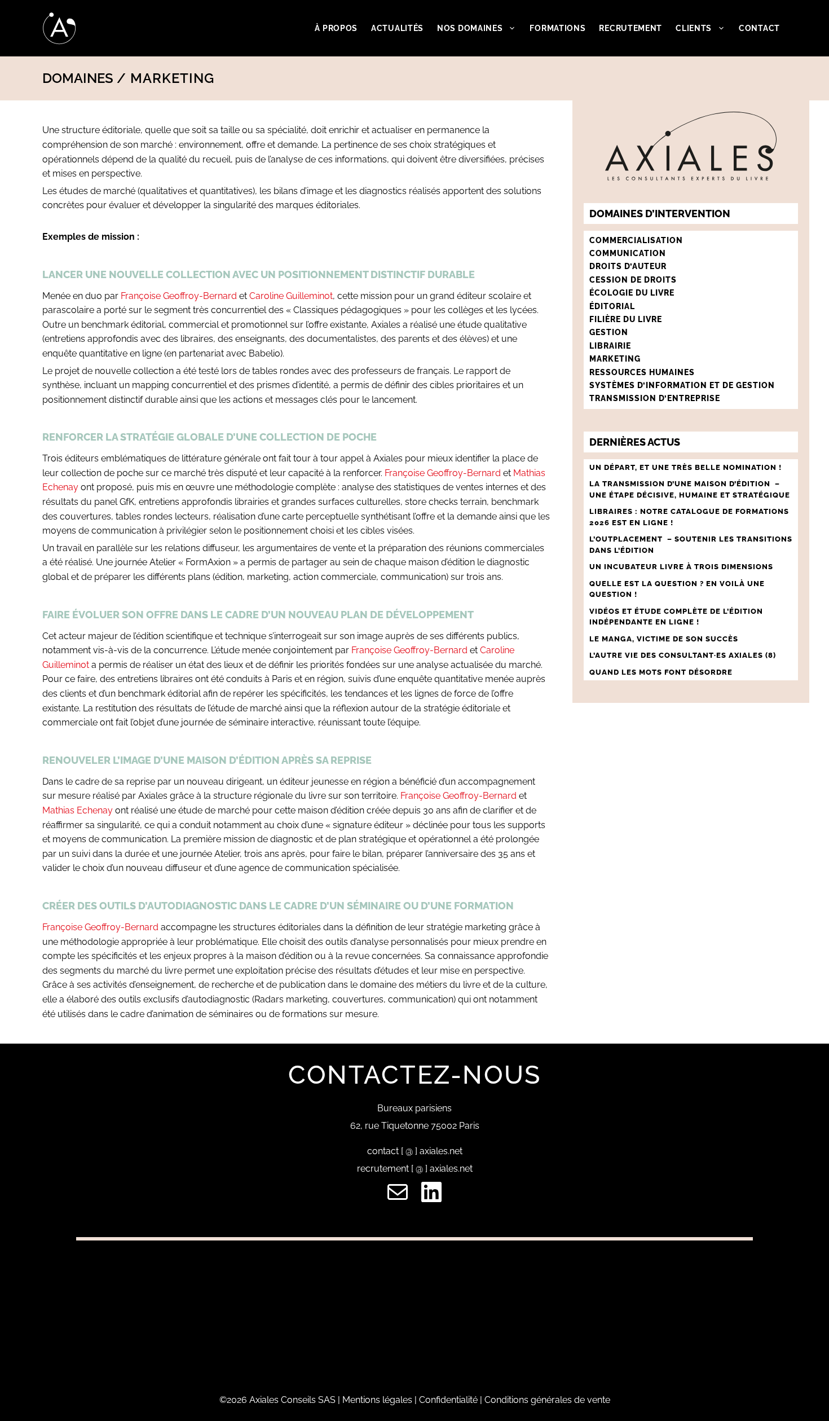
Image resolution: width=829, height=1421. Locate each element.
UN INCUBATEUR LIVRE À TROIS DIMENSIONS (681, 566)
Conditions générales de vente (547, 1399)
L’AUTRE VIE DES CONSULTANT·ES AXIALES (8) (682, 655)
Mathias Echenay (78, 810)
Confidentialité (448, 1399)
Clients (694, 28)
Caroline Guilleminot (291, 296)
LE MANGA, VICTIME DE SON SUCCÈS (663, 639)
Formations (557, 28)
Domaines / (84, 78)
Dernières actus (634, 442)
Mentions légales (377, 1399)
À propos (336, 28)
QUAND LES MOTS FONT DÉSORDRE (662, 672)
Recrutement (630, 28)
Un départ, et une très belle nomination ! (685, 467)
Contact (759, 28)
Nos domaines (469, 28)
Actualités (397, 28)
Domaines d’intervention (659, 213)
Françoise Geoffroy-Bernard (179, 296)
